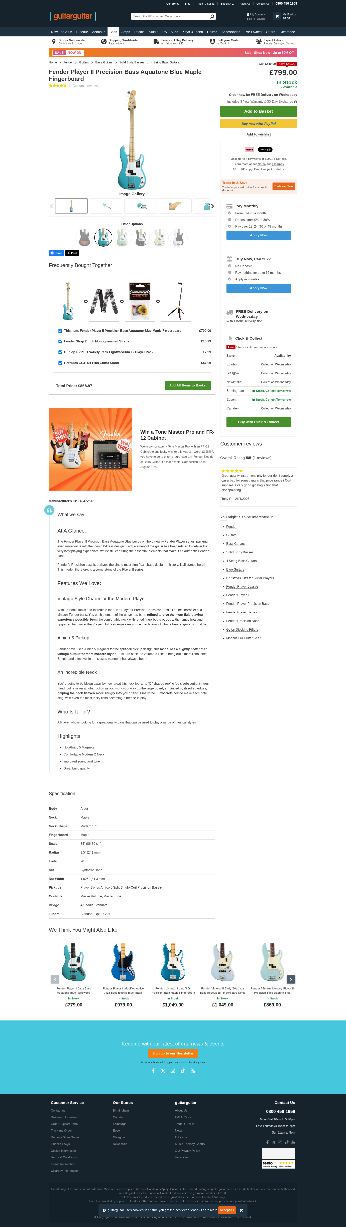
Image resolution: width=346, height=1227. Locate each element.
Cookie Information (63, 1150)
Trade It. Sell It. (205, 3)
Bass (113, 32)
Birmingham (121, 1110)
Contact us (58, 1110)
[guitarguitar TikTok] (183, 1070)
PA (164, 32)
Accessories (230, 32)
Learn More (209, 1210)
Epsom (118, 1130)
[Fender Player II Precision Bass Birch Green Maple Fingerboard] (122, 238)
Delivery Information (64, 1117)
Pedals (139, 32)
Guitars (84, 62)
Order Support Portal (64, 1124)
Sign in (251, 18)
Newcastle (120, 1144)
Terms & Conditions (64, 1157)
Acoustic (98, 32)
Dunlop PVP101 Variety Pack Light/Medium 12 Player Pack (108, 352)
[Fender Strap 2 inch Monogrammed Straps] (104, 301)
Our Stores (172, 3)
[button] (277, 16)
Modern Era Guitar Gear (243, 638)
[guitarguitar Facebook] (153, 1070)
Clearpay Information (64, 1170)
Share (59, 253)
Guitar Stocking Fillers (242, 629)
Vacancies (182, 1157)
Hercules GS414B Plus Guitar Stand (91, 363)
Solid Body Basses (132, 62)
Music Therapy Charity (190, 1144)
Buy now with (258, 123)
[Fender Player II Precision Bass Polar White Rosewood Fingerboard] (179, 238)
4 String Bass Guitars (165, 62)
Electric (82, 32)
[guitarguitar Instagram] (173, 1070)
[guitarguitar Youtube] (192, 1070)
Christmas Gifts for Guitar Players (250, 578)
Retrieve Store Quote (65, 1137)
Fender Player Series (241, 612)
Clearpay (278, 164)
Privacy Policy (160, 1062)
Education (181, 1137)
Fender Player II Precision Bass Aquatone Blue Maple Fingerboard (122, 330)
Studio (153, 32)
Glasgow (119, 1137)
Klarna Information (63, 1164)
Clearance (287, 32)
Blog (187, 3)
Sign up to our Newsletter (173, 1053)
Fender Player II (237, 595)
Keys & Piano (192, 32)
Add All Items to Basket (188, 385)
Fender (68, 62)
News (179, 1130)
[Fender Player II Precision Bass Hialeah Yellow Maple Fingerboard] (160, 238)
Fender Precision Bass (242, 621)
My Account (257, 14)
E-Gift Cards (183, 1117)
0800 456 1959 (286, 3)
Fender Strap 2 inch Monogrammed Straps (96, 341)
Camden (118, 1117)
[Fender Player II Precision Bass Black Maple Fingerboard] (141, 238)
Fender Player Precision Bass (247, 603)
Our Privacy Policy (187, 1150)
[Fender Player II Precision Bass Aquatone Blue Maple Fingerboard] (103, 238)
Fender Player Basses (242, 586)
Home (53, 62)
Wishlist (261, 18)
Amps (125, 32)
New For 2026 (61, 32)
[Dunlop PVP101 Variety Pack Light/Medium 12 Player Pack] (140, 301)
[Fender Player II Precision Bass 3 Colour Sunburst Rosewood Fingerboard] (84, 238)
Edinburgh (119, 1124)
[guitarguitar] (73, 16)
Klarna (261, 164)
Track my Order (61, 1130)
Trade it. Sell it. (184, 1124)
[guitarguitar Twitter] (163, 1070)
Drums (212, 32)
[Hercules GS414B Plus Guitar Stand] (176, 301)
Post (74, 253)
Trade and (283, 186)
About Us (245, 3)
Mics (174, 32)
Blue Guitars (235, 569)
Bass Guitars (104, 62)
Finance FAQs (60, 1144)
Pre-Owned (253, 32)
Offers (271, 32)
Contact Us (263, 3)
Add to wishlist (258, 134)
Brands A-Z (227, 3)
